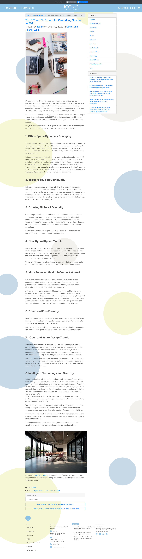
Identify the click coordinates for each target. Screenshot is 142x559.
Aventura (55, 531)
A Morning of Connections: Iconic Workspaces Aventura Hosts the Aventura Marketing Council (100, 109)
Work (36, 29)
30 (45, 15)
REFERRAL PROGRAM (33, 543)
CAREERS (29, 546)
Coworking (72, 26)
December (39, 15)
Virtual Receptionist (96, 64)
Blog (28, 15)
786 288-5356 (128, 8)
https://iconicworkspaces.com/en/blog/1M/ (47, 491)
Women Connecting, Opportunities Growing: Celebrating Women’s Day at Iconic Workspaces (101, 79)
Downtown (55, 537)
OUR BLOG (75, 524)
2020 (33, 15)
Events (92, 32)
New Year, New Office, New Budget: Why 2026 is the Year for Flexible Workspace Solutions (101, 93)
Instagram (93, 40)
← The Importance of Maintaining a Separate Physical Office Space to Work (55, 509)
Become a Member (60, 2)
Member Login (72, 2)
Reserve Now (83, 2)
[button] (11, 8)
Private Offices (94, 52)
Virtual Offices (94, 60)
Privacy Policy (99, 526)
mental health (94, 48)
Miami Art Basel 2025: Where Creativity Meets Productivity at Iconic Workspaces (102, 101)
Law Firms (93, 44)
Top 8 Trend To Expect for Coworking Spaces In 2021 (53, 22)
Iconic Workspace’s (40, 475)
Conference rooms (95, 23)
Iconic (40, 26)
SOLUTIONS (30, 527)
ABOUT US (29, 535)
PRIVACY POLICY (31, 550)
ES (139, 8)
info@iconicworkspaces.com (59, 547)
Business (92, 19)
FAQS (28, 539)
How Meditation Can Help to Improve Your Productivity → (55, 504)
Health (29, 29)
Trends (34, 487)
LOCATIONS (30, 531)
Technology (93, 56)
